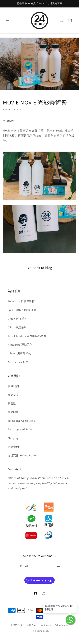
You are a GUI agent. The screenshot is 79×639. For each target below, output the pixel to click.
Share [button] (10, 120)
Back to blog (42, 267)
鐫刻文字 (13, 395)
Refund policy (61, 625)
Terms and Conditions (21, 420)
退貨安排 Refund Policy (22, 455)
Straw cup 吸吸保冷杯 (21, 301)
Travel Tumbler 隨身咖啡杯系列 (27, 336)
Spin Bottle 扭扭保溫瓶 (22, 310)
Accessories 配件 (18, 362)
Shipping (13, 438)
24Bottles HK (24, 625)
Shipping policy (41, 630)
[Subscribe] (58, 566)
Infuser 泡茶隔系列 (19, 353)
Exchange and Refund (21, 429)
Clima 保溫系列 (17, 327)
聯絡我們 (13, 446)
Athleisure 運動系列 (20, 344)
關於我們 (13, 386)
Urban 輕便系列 (17, 318)
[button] (7, 20)
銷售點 (12, 403)
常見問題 (13, 412)
